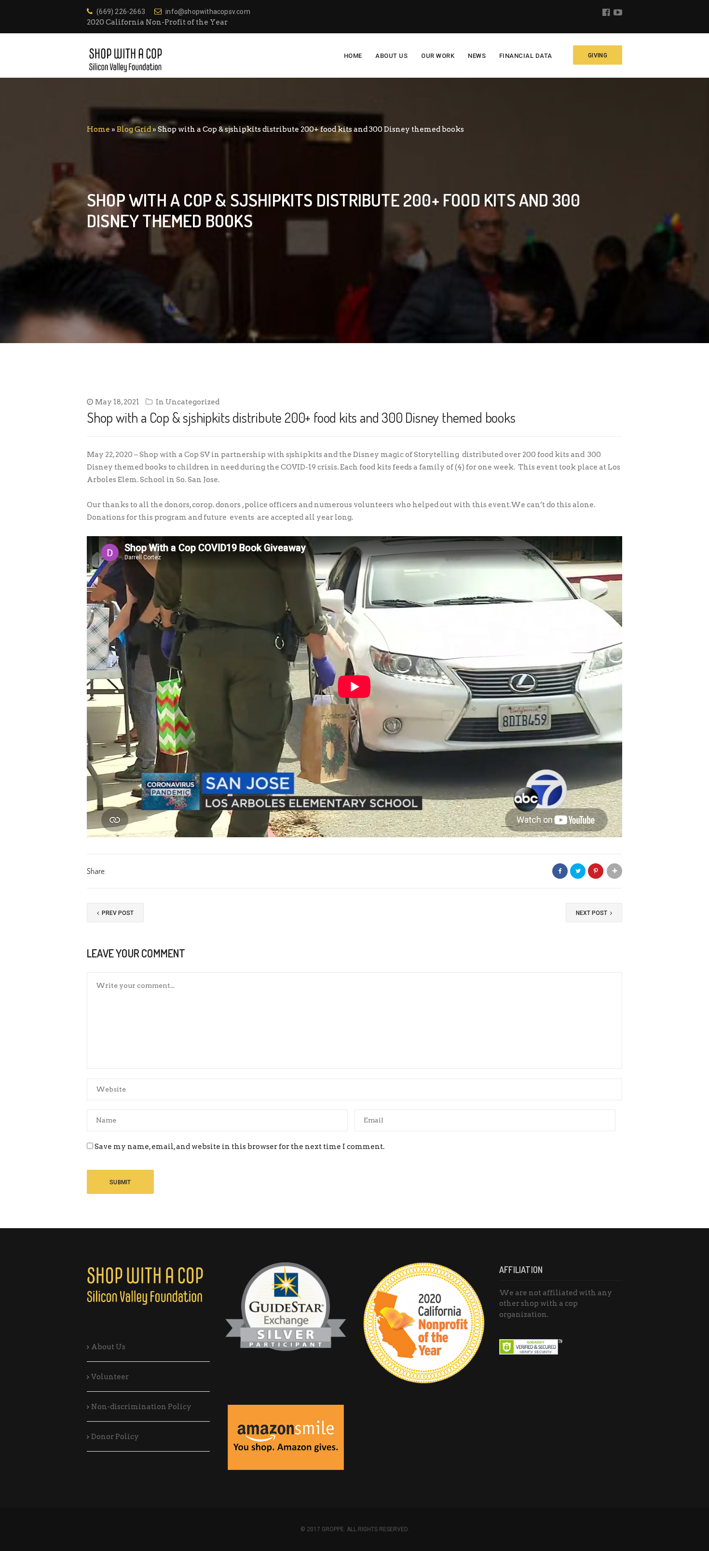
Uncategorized (192, 402)
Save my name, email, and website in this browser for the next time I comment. (239, 1146)
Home (353, 55)
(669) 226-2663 (120, 11)
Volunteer (110, 1376)
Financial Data (525, 55)
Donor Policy (115, 1436)
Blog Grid (134, 129)
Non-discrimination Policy (141, 1406)
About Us (391, 55)
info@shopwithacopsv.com (207, 11)
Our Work (437, 55)
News (477, 55)
